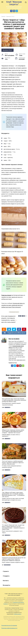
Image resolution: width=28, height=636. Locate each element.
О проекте (6, 571)
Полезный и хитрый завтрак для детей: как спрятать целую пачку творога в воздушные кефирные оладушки (14, 559)
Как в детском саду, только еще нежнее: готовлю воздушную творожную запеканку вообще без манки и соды (14, 400)
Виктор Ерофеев (14, 339)
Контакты (6, 580)
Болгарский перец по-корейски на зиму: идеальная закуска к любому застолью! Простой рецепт (13, 305)
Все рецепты (6, 585)
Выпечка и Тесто (7, 50)
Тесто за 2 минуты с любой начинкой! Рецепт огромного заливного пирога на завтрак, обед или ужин (12, 463)
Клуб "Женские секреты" (14, 3)
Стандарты (6, 576)
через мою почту (21, 360)
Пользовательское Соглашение (9, 625)
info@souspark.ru (17, 614)
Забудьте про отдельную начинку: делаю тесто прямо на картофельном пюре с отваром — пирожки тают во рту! (13, 431)
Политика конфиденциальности (9, 628)
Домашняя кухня (14, 312)
